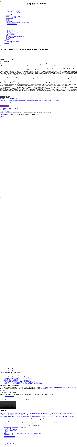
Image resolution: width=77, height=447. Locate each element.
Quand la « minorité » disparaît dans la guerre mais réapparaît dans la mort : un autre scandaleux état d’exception (22, 382)
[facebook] (3, 46)
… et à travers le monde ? (11, 33)
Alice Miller (8, 413)
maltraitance (11, 414)
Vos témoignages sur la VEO (12, 24)
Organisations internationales (12, 31)
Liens (8, 39)
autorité (14, 413)
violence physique (23, 416)
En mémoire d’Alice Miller (9, 396)
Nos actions (9, 15)
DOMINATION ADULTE (8, 40)
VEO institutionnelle (10, 34)
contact (35, 422)
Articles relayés (9, 42)
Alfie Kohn (4, 413)
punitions (51, 414)
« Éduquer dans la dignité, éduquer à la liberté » (11, 379)
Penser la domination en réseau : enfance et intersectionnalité (47, 387)
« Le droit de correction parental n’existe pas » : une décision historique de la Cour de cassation (19, 381)
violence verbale (44, 416)
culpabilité (35, 413)
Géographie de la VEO (11, 29)
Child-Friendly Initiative (19, 53)
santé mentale (57, 414)
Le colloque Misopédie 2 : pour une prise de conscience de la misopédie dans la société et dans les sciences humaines (23, 383)
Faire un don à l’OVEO (8, 428)
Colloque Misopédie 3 (8, 368)
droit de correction (52, 413)
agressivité (1, 413)
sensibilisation (62, 414)
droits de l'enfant (2, 98)
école (66, 416)
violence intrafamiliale (16, 416)
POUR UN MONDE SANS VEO (9, 28)
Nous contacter (9, 20)
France (73, 413)
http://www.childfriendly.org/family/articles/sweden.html (12, 93)
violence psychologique (31, 416)
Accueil (1, 44)
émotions (73, 416)
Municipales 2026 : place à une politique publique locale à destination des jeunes (17, 380)
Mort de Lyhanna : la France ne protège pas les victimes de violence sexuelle (16, 377)
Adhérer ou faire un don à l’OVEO (13, 11)
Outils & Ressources (10, 37)
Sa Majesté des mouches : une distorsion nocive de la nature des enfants (15, 375)
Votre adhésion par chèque (8, 440)
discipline (38, 413)
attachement (11, 413)
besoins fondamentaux (19, 413)
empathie (67, 413)
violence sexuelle (38, 416)
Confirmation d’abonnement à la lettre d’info (11, 444)
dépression (64, 413)
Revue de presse (13, 17)
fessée (70, 413)
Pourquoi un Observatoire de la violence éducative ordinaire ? (17, 8)
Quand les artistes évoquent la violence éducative (15, 36)
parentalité (30, 414)
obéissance (19, 414)
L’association (9, 9)
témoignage (6, 114)
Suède (16, 98)
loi (7, 414)
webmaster (56, 422)
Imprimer (2, 96)
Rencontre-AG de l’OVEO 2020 (9, 436)
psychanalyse (46, 414)
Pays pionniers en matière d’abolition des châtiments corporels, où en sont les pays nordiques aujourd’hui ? (18, 100)
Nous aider (9, 19)
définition (25, 114)
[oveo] (0, 1)
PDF (7, 96)
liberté (7, 98)
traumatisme (8, 416)
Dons (12, 14)
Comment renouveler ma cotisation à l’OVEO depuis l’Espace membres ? (16, 427)
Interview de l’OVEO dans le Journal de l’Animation (12, 374)
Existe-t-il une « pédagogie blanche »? (30, 397)
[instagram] (3, 45)
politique (13, 98)
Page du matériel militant (4, 112)
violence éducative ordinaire (56, 416)
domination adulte (44, 413)
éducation (70, 416)
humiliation (2, 414)
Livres (8, 35)
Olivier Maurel (24, 414)
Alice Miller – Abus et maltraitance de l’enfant (7, 399)
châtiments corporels (28, 413)
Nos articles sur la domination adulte (13, 41)
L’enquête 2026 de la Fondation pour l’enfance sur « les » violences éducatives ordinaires (18, 378)
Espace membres (6, 43)
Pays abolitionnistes (10, 30)
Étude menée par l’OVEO (11, 23)
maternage (10, 98)
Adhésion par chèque (14, 13)
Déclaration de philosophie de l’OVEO (13, 10)
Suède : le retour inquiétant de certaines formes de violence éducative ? (47, 100)
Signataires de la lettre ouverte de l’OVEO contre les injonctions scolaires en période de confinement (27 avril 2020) (23, 433)
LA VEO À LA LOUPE (8, 21)
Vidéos (8, 38)
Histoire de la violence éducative (12, 25)
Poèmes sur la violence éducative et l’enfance (11, 435)
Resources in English (10, 27)
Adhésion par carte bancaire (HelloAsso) (17, 12)
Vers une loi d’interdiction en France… (13, 32)
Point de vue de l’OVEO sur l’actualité (13, 16)
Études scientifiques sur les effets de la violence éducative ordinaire (18, 22)
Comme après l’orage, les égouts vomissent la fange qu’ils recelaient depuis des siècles (18, 376)
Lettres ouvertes (10, 18)
